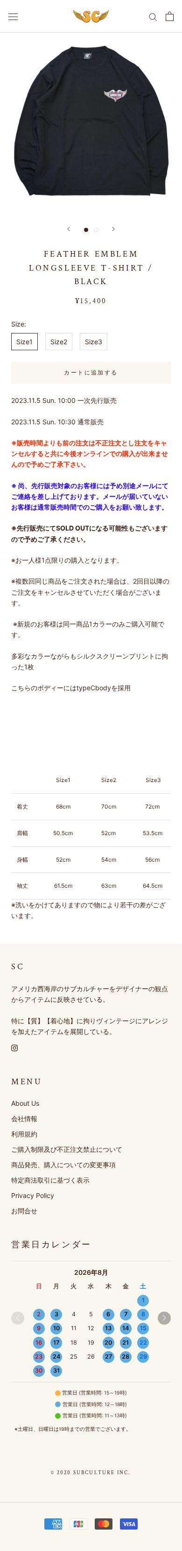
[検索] (153, 16)
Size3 (93, 342)
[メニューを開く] (13, 16)
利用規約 (24, 1134)
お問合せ (24, 1211)
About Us (25, 1103)
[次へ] (113, 229)
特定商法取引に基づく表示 (50, 1180)
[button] (164, 1318)
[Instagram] (14, 1047)
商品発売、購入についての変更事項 (63, 1165)
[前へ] (68, 229)
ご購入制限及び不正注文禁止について (66, 1149)
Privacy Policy (32, 1195)
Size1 (24, 342)
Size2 (58, 342)
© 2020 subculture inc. (91, 1472)
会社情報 (24, 1118)
